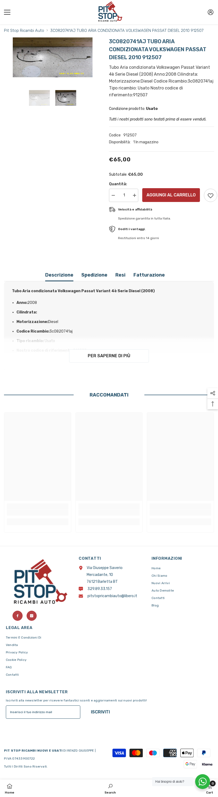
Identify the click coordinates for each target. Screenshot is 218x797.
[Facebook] (17, 616)
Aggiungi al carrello (171, 194)
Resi (120, 275)
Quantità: (118, 184)
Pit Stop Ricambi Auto (24, 30)
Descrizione (59, 275)
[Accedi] (210, 12)
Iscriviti (100, 711)
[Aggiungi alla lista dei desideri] (210, 195)
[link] (37, 513)
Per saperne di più (109, 355)
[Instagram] (32, 616)
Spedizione (94, 275)
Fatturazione (149, 275)
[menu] (7, 12)
